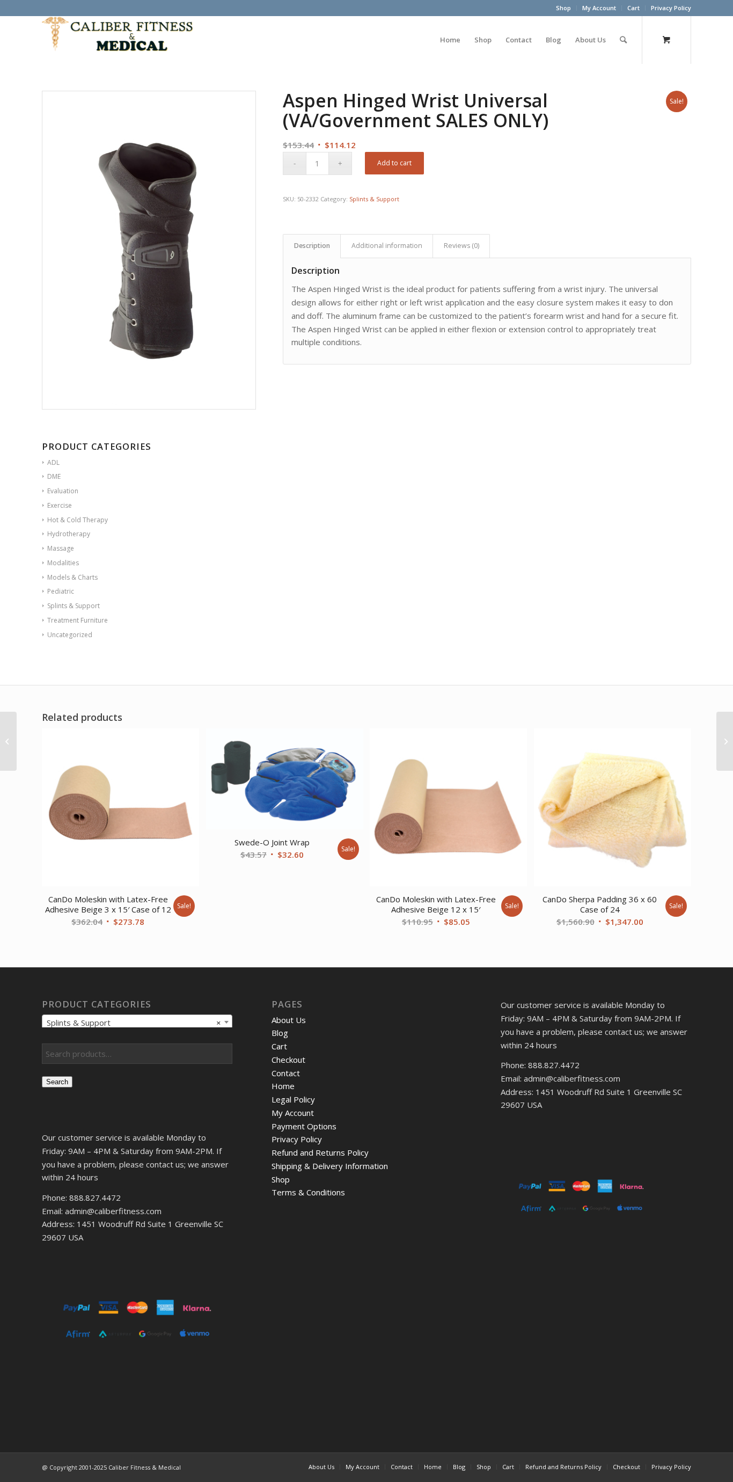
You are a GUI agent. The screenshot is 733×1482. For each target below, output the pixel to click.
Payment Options (304, 1126)
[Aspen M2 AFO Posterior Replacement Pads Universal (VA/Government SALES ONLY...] (8, 741)
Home (283, 1086)
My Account (599, 8)
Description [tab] (312, 245)
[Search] (623, 40)
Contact (286, 1073)
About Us (289, 1019)
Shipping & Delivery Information (330, 1165)
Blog (280, 1032)
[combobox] (137, 1022)
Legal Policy (293, 1099)
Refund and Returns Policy (320, 1152)
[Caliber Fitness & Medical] (122, 40)
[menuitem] (564, 8)
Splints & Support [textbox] (134, 1022)
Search (57, 1082)
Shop (563, 8)
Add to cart (394, 162)
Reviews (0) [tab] (461, 245)
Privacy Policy (671, 8)
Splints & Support (374, 199)
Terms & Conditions (308, 1192)
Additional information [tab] (386, 245)
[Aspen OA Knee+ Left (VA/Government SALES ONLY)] (724, 741)
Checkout (288, 1059)
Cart (633, 8)
